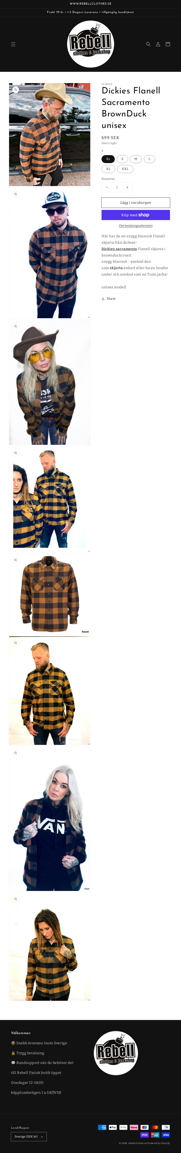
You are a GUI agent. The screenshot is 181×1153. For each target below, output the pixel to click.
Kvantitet (108, 179)
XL (108, 169)
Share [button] (111, 299)
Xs (108, 159)
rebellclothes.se (137, 1143)
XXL (125, 169)
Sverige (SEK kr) (26, 1136)
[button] (13, 44)
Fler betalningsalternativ (136, 225)
